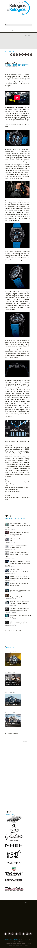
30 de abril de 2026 (10, 566)
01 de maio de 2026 (10, 558)
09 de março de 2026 (10, 619)
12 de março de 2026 (10, 598)
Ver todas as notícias (13, 630)
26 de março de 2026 (15, 592)
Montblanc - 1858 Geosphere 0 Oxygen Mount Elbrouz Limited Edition (16, 554)
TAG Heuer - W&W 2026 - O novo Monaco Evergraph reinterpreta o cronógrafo (17, 563)
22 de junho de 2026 (10, 536)
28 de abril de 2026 (10, 580)
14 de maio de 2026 (10, 549)
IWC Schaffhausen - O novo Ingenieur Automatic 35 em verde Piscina (17, 525)
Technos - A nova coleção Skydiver (20, 590)
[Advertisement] (18, 43)
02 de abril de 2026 (10, 587)
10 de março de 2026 (10, 612)
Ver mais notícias (11, 734)
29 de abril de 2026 (10, 573)
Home (6, 51)
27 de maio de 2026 (10, 542)
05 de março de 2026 (10, 625)
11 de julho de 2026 (10, 529)
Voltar (13, 51)
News (10, 51)
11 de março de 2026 (10, 605)
